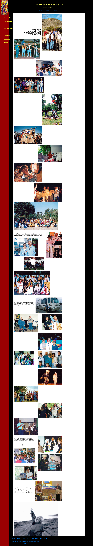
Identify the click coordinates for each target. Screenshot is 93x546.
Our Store (6, 24)
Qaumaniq (23, 538)
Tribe (33, 538)
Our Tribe (6, 32)
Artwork (36, 538)
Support (18, 538)
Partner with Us (8, 21)
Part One (40, 10)
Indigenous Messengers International (26, 541)
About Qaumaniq (8, 28)
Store (41, 538)
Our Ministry (7, 35)
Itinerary (6, 42)
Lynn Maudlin (27, 543)
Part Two (48, 10)
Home (13, 538)
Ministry (28, 538)
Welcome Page (8, 17)
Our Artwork (7, 39)
